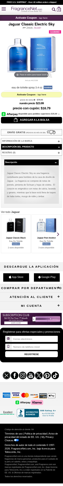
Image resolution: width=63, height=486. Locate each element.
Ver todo (10, 212)
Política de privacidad (35, 433)
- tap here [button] (31, 17)
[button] (3, 9)
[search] (54, 9)
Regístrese (31, 354)
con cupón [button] (26, 108)
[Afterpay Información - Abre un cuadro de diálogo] (10, 114)
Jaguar (29, 27)
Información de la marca (17, 141)
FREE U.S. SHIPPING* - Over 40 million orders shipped (31, 2)
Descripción (11, 162)
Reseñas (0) (8, 152)
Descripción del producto (18, 147)
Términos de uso (13, 433)
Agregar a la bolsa (34, 120)
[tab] (31, 141)
